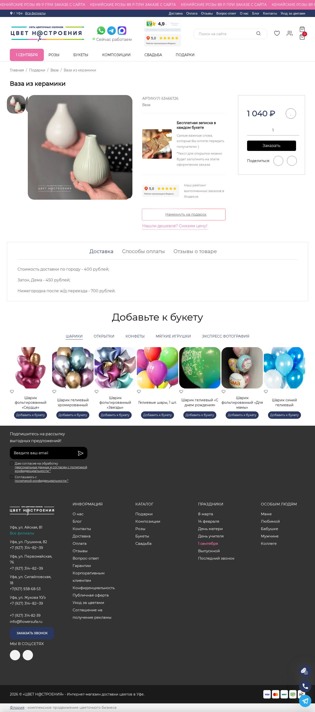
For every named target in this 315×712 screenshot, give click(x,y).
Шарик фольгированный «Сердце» (31, 403)
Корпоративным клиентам (89, 577)
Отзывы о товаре (195, 251)
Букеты (81, 55)
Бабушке (269, 528)
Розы (54, 55)
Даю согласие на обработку (51, 467)
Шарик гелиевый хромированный (73, 402)
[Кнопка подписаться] (80, 453)
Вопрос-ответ (226, 13)
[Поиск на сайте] (258, 34)
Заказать (271, 145)
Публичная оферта (91, 595)
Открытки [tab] (104, 336)
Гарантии (82, 565)
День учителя (211, 536)
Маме (266, 514)
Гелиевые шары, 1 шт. (157, 402)
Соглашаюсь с (41, 479)
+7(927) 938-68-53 (25, 589)
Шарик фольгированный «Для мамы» (242, 403)
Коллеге (269, 543)
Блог (255, 13)
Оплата (191, 13)
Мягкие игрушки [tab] (173, 336)
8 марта (205, 514)
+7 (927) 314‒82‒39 (26, 548)
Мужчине (270, 536)
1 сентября (27, 55)
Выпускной (209, 551)
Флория (17, 707)
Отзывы (207, 13)
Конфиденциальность (94, 587)
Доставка (176, 13)
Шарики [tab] (74, 336)
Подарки (186, 55)
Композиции (117, 55)
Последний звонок (216, 558)
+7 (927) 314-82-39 (25, 615)
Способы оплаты (143, 251)
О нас (244, 13)
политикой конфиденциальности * (41, 481)
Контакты (270, 13)
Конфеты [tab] (135, 336)
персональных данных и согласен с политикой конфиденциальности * (51, 469)
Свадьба (153, 55)
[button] (299, 377)
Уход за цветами (293, 13)
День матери (210, 528)
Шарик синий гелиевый (284, 402)
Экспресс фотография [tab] (225, 336)
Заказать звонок (32, 633)
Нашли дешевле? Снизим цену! (174, 226)
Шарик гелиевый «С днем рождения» (199, 402)
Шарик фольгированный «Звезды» (115, 403)
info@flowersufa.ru (26, 621)
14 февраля (208, 521)
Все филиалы (35, 13)
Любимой (270, 521)
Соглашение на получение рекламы (92, 614)
